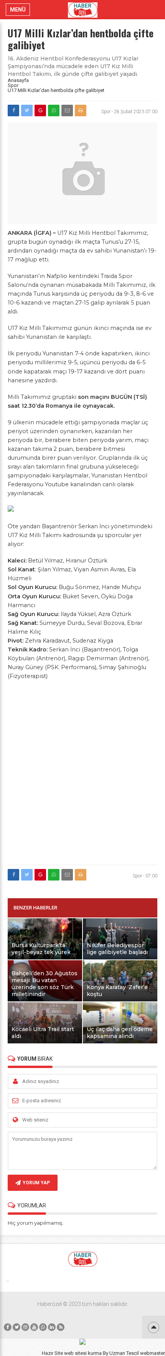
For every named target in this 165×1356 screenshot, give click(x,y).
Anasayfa (18, 80)
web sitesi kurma (83, 1353)
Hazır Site (52, 1353)
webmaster (152, 1353)
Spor (13, 85)
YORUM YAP (36, 1182)
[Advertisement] (82, 777)
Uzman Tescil (124, 1353)
